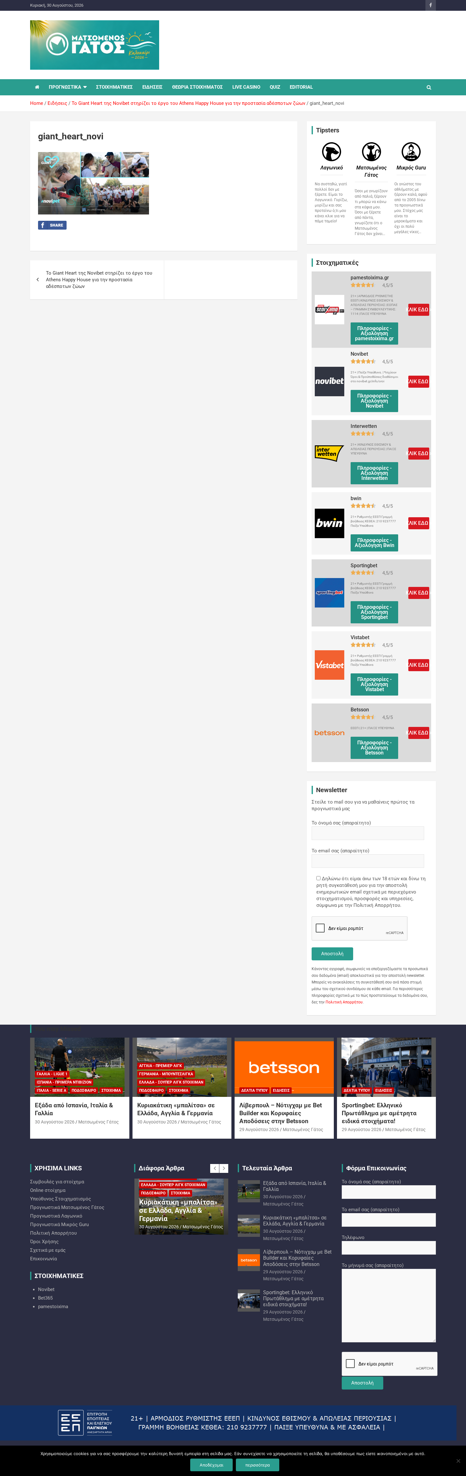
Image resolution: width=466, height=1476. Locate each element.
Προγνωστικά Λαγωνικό (56, 1216)
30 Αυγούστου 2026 (54, 1121)
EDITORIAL (301, 87)
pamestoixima (53, 1306)
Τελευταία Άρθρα (267, 1168)
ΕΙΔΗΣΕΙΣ (152, 87)
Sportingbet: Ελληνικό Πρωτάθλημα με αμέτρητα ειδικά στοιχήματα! (379, 1113)
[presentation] (214, 1168)
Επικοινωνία (43, 1259)
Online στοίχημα (47, 1190)
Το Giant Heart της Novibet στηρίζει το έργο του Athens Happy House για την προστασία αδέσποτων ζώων (99, 279)
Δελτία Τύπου (254, 1090)
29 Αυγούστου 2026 (259, 1129)
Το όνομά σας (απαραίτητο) (341, 823)
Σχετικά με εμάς (48, 1250)
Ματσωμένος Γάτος (98, 1121)
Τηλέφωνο (353, 1237)
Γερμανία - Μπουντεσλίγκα (166, 1074)
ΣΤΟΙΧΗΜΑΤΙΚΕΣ (114, 87)
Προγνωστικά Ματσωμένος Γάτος (67, 1207)
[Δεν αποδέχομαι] (458, 1461)
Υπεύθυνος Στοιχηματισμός (60, 1199)
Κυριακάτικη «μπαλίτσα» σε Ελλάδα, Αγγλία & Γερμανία (176, 1109)
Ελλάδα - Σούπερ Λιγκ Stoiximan (171, 1082)
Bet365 (45, 1298)
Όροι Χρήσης (44, 1241)
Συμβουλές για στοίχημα (57, 1182)
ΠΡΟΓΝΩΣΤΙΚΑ (65, 87)
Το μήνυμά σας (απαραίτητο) (373, 1265)
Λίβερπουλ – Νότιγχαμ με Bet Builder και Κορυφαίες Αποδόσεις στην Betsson (280, 1113)
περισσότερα (257, 1464)
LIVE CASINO (246, 87)
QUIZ (275, 87)
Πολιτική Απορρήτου (344, 1002)
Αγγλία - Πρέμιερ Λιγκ (160, 1066)
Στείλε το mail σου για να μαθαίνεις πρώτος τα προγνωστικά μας (363, 805)
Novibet (46, 1289)
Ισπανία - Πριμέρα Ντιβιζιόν (64, 1082)
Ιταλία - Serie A (51, 1090)
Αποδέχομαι (211, 1464)
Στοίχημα (111, 1090)
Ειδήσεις (281, 1090)
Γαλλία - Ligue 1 (52, 1074)
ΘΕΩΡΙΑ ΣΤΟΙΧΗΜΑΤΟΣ (197, 87)
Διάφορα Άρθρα (161, 1168)
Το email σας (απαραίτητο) (340, 851)
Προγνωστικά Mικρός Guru (59, 1224)
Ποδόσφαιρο (84, 1090)
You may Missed (58, 1029)
